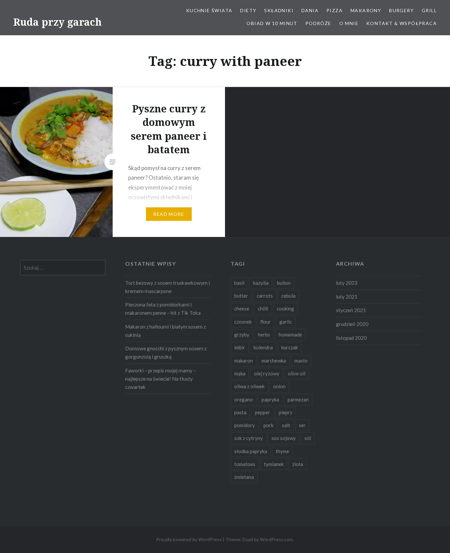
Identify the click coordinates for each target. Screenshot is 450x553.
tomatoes (244, 464)
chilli (263, 308)
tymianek (274, 464)
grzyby (241, 334)
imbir (239, 347)
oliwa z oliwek (249, 386)
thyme (282, 451)
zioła (297, 464)
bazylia (260, 283)
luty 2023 (346, 283)
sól (307, 438)
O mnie (348, 23)
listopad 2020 (351, 338)
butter (241, 296)
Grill (429, 10)
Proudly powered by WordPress (189, 539)
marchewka (274, 361)
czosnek (243, 322)
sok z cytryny (248, 438)
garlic (285, 322)
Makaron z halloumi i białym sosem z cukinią (165, 331)
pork (268, 425)
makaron (243, 361)
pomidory (244, 425)
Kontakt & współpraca (401, 23)
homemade (290, 334)
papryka (270, 399)
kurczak (289, 347)
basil (239, 283)
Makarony (366, 10)
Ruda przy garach (57, 22)
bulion (284, 283)
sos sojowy (283, 438)
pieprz (285, 412)
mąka (239, 373)
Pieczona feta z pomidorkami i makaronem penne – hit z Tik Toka (163, 309)
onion (279, 386)
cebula (288, 296)
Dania (310, 10)
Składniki (279, 10)
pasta (240, 412)
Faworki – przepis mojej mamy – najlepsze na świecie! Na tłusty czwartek (160, 378)
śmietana (244, 477)
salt (286, 425)
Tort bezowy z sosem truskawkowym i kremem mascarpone (167, 287)
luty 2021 (346, 297)
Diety (248, 10)
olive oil (296, 373)
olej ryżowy (266, 373)
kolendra (263, 347)
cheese (241, 308)
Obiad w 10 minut (271, 23)
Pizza (334, 10)
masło (301, 361)
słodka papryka (250, 451)
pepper (262, 412)
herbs (264, 334)
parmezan (298, 399)
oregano (243, 399)
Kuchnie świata (209, 10)
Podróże (318, 23)
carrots (265, 296)
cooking (285, 308)
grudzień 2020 (352, 324)
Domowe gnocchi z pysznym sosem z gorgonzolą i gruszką (166, 352)
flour (265, 322)
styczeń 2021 (351, 310)
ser (302, 425)
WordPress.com (276, 539)
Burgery (401, 10)
